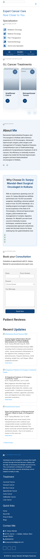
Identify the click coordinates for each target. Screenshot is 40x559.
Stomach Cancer (8, 485)
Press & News (8, 517)
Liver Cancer (7, 500)
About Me (6, 514)
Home (5, 511)
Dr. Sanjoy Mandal (10, 531)
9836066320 (8, 539)
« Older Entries (8, 442)
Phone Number (25, 273)
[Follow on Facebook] (4, 548)
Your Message (10, 289)
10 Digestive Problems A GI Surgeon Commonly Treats (18, 378)
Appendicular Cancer (10, 491)
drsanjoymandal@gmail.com (14, 542)
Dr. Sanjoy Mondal (13, 344)
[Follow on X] (9, 548)
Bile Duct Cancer (8, 488)
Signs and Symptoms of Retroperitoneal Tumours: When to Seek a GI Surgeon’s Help (19, 413)
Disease (8, 281)
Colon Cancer (7, 494)
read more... (9, 363)
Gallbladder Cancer (9, 497)
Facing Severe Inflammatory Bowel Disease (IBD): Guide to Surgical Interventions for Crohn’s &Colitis (18, 340)
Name (7, 273)
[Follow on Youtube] (14, 548)
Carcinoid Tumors (9, 482)
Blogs (5, 520)
